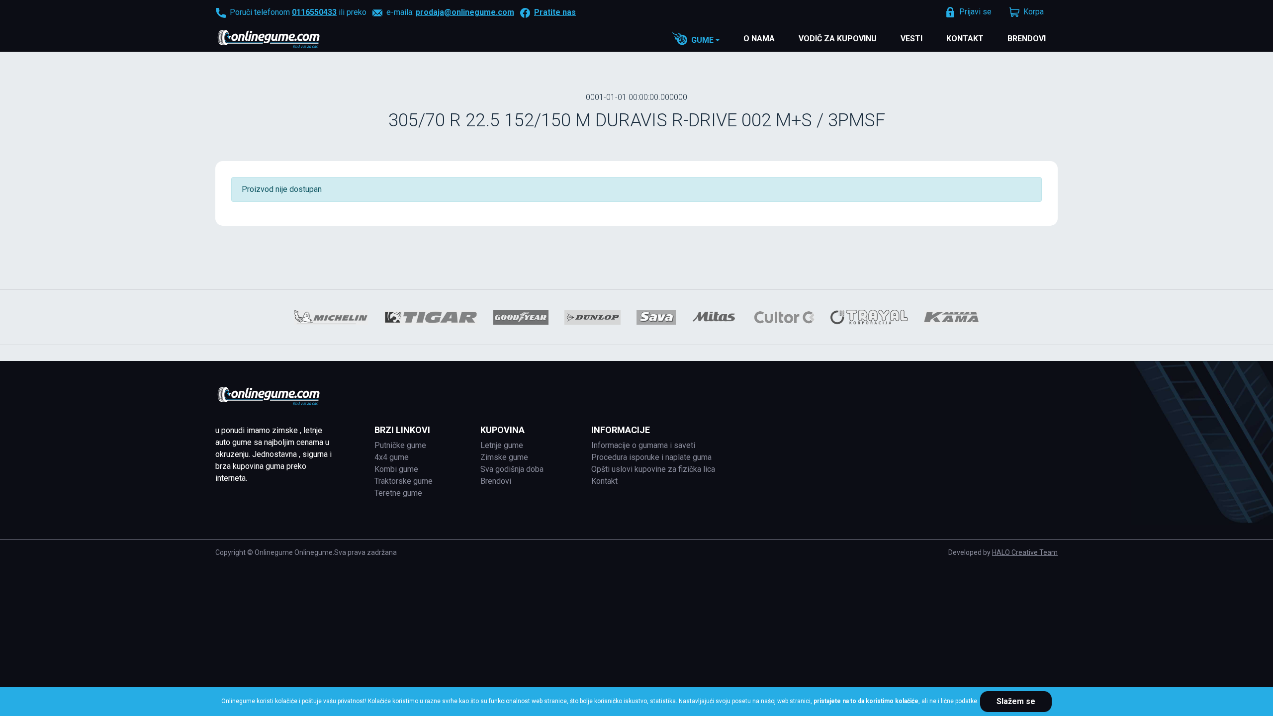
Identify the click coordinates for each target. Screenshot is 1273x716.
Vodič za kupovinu (838, 38)
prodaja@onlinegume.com (465, 12)
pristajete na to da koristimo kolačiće (866, 701)
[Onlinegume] (281, 40)
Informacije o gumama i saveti (643, 445)
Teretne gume (398, 493)
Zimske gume (504, 457)
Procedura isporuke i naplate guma (651, 457)
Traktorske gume (403, 481)
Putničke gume (400, 445)
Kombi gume (396, 469)
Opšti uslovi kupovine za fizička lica (653, 469)
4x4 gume (391, 457)
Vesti (911, 38)
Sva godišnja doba (512, 469)
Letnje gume (501, 445)
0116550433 (314, 12)
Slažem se (1016, 701)
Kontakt (965, 38)
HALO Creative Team (1025, 552)
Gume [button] (702, 40)
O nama (759, 38)
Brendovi (1026, 38)
